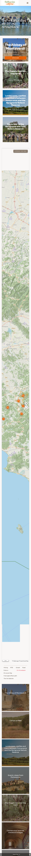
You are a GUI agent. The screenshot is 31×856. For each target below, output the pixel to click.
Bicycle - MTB (17, 52)
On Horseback (17, 80)
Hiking (23, 52)
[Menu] (27, 3)
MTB (11, 667)
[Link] (10, 3)
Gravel (18, 667)
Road (24, 667)
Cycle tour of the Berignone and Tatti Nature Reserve (15, 126)
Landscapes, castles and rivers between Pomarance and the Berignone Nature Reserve (15, 100)
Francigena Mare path (10, 676)
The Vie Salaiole (8, 678)
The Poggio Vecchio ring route (15, 72)
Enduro (6, 670)
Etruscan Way (8, 673)
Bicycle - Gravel (8, 52)
